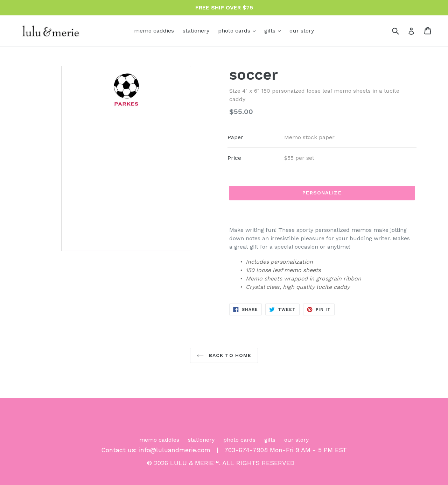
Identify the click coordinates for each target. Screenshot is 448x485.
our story (301, 30)
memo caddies (154, 30)
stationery (196, 30)
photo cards (238, 30)
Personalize (321, 192)
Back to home (229, 355)
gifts (274, 30)
